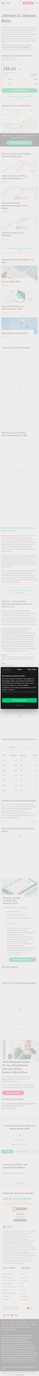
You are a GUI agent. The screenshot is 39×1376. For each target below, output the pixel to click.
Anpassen (18, 705)
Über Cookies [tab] (32, 669)
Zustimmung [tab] (7, 669)
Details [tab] (19, 669)
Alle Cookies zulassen (19, 700)
